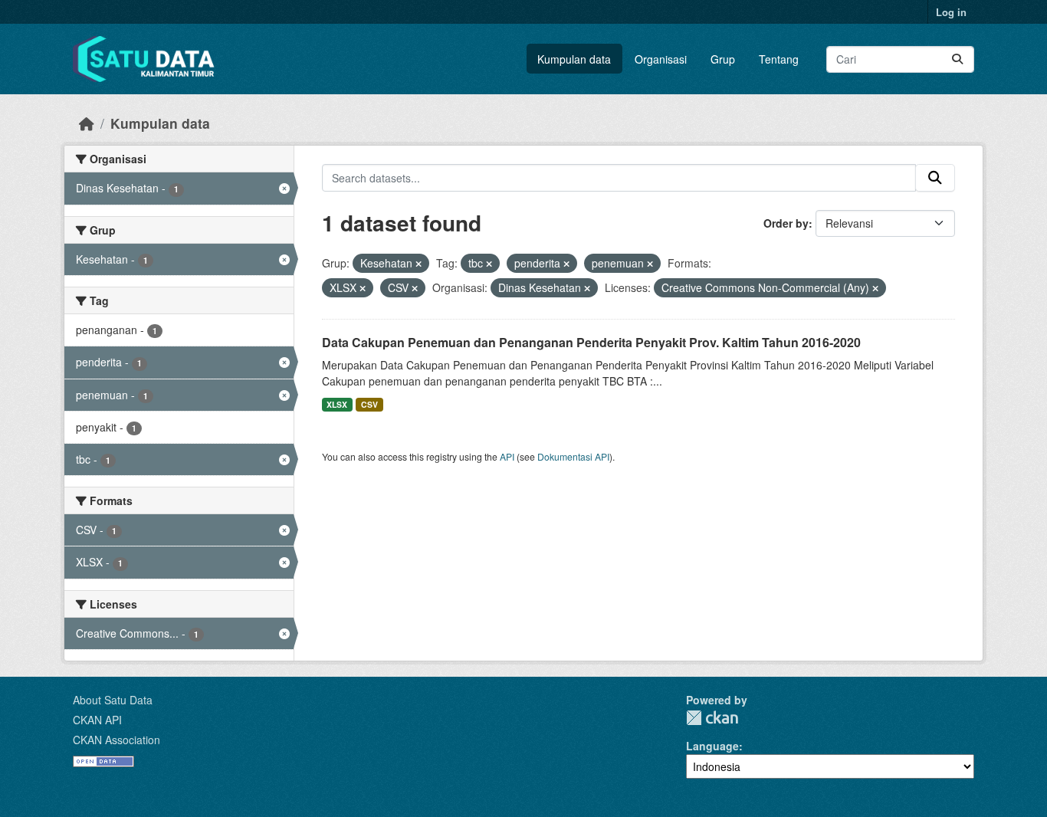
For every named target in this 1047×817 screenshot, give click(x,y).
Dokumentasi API (573, 456)
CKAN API (97, 719)
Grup (723, 59)
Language (712, 745)
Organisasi (661, 59)
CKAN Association (116, 739)
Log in (951, 12)
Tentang (779, 59)
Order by (786, 223)
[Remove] (418, 264)
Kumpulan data (574, 59)
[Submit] (957, 59)
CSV (369, 404)
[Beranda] (86, 123)
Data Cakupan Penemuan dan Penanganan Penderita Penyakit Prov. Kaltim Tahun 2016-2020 (591, 342)
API (507, 456)
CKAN (712, 718)
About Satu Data (113, 699)
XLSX (337, 404)
